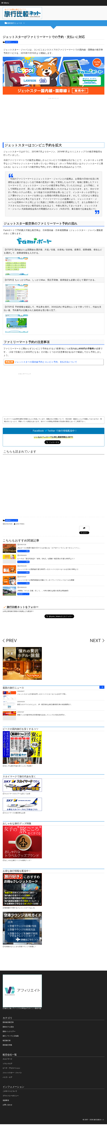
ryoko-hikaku (20, 524)
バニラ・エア (7, 1077)
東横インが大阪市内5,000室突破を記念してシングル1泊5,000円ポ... (41, 715)
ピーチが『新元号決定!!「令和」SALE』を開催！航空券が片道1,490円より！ (46, 559)
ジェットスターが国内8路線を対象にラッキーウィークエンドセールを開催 (45, 580)
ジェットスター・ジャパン (12, 1073)
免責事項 (6, 1100)
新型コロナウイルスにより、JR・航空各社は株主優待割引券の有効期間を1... (44, 704)
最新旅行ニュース (11, 42)
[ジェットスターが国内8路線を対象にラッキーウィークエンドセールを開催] (9, 583)
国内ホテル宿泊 (8, 1027)
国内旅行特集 (7, 1045)
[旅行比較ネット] (22, 14)
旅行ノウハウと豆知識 (11, 1036)
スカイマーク (7, 1059)
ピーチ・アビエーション (11, 1068)
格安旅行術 (7, 1040)
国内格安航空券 (8, 1022)
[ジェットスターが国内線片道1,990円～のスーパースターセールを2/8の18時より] (9, 571)
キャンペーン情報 (23, 551)
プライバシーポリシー (11, 1096)
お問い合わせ (7, 1105)
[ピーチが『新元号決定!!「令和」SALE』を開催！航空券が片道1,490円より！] (9, 557)
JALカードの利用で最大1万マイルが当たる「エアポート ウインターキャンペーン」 (49, 548)
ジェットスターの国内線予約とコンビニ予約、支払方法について (46, 362)
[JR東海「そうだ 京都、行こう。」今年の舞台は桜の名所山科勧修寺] (9, 594)
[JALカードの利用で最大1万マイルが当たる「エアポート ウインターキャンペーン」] (9, 552)
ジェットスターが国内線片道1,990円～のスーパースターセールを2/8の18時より (48, 569)
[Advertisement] (53, 118)
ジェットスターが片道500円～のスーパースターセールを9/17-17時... (42, 694)
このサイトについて (10, 1091)
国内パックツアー (9, 1031)
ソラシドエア (7, 1064)
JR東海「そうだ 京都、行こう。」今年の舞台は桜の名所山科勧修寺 (43, 591)
